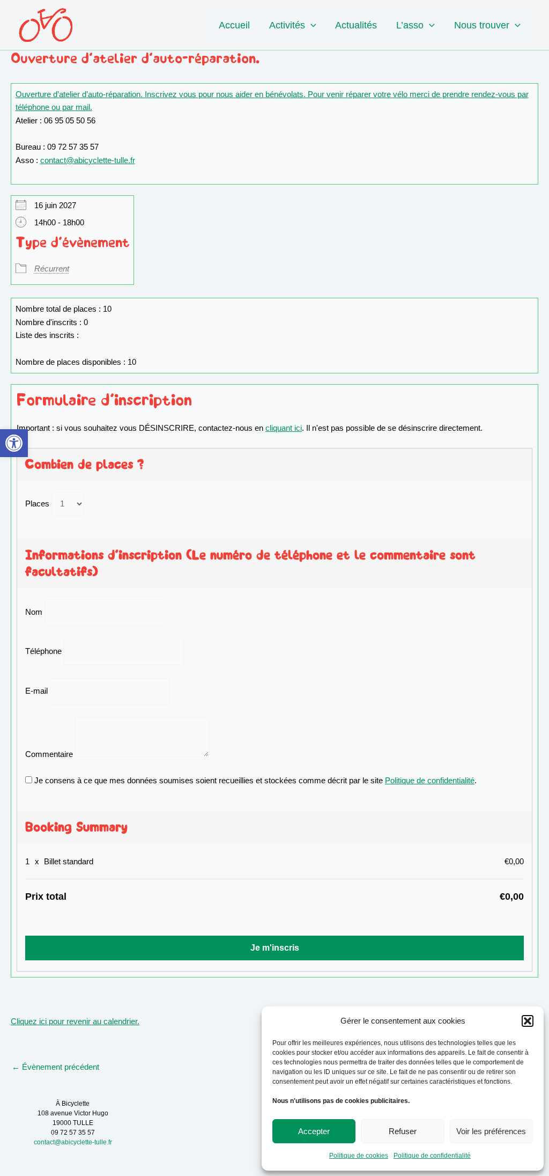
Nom (33, 611)
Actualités (356, 25)
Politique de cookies (358, 1155)
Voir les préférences (491, 1131)
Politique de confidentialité (432, 1155)
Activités (287, 25)
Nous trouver (481, 25)
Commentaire (49, 754)
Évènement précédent (55, 1067)
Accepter (314, 1131)
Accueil (234, 25)
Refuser (403, 1131)
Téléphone (43, 651)
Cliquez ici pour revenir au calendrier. (75, 1021)
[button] (14, 443)
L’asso (410, 25)
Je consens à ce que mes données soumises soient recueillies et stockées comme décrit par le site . (254, 780)
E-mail (36, 690)
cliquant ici (283, 427)
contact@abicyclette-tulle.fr (87, 160)
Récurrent (51, 268)
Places (37, 503)
